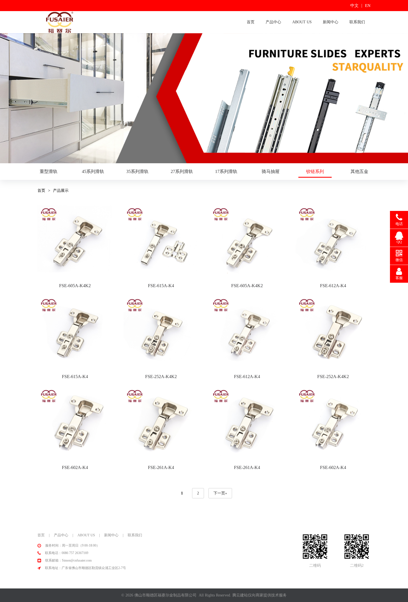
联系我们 (357, 22)
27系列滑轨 (182, 171)
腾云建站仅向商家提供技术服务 (259, 595)
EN (368, 5)
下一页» (220, 493)
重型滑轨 (48, 171)
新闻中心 (330, 22)
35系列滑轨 (137, 171)
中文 (354, 5)
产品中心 (273, 22)
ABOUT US (302, 22)
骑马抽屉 (270, 171)
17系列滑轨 (226, 171)
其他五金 (359, 171)
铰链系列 (315, 171)
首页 (251, 22)
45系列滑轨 (93, 171)
